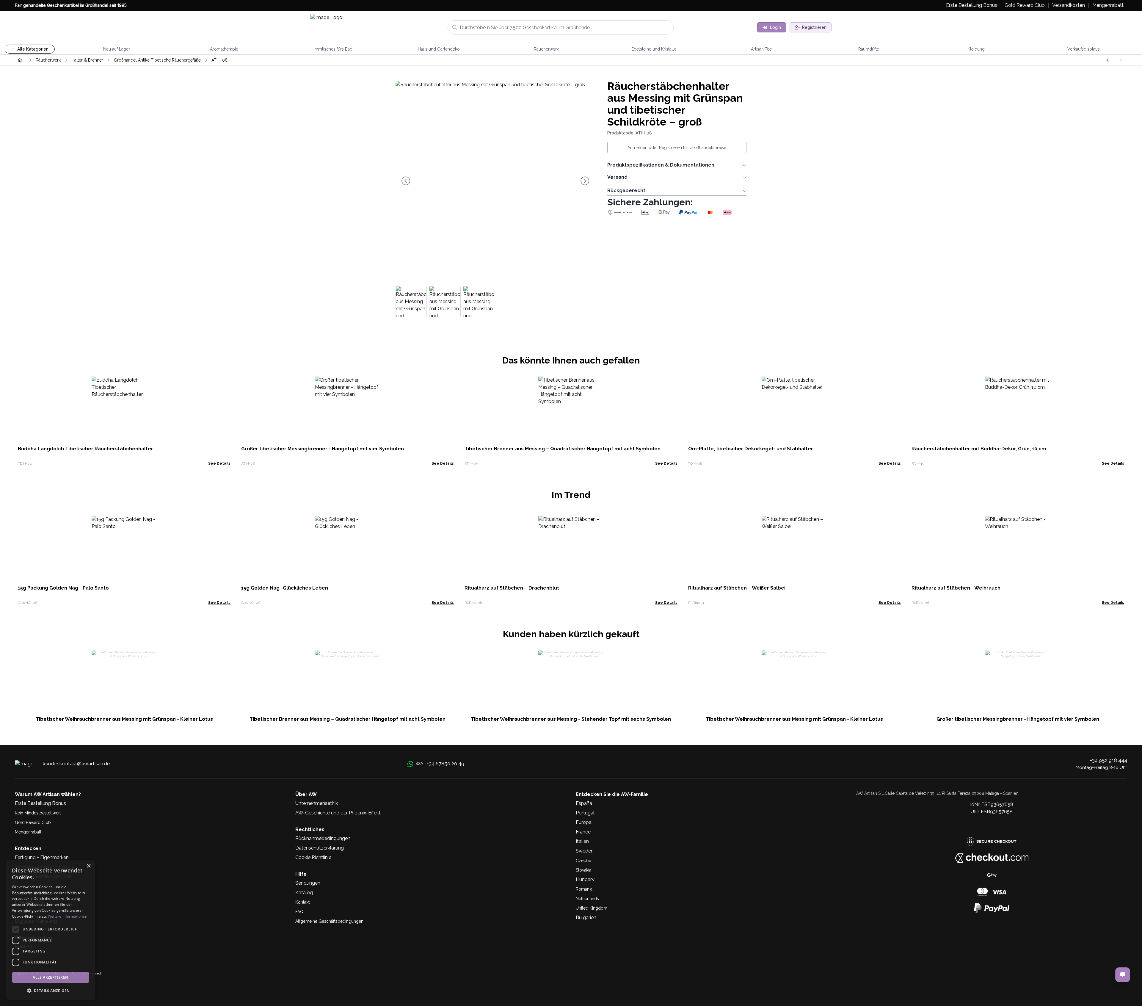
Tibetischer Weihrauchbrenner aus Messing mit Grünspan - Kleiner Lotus (124, 719)
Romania (584, 889)
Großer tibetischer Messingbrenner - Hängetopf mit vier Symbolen (322, 449)
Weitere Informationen (67, 916)
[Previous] (1108, 60)
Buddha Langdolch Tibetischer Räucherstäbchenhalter (85, 449)
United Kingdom (591, 908)
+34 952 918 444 (1108, 760)
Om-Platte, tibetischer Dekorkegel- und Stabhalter (750, 449)
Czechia (583, 860)
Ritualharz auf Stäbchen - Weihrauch (956, 588)
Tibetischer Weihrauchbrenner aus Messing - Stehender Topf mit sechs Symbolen (571, 719)
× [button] (88, 866)
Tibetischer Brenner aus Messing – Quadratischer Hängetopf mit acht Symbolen (563, 449)
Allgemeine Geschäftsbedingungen (329, 921)
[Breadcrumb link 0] (20, 60)
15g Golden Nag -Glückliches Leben (284, 588)
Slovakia (583, 870)
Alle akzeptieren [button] (50, 977)
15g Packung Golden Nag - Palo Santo (63, 588)
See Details (219, 463)
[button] (50, 990)
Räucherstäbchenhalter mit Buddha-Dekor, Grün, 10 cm (979, 449)
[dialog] (50, 930)
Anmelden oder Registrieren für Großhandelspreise (677, 147)
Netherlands (587, 898)
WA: (439, 764)
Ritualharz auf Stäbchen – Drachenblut (512, 588)
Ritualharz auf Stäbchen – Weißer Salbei (736, 588)
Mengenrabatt (28, 832)
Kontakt (302, 902)
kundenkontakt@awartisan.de (76, 764)
